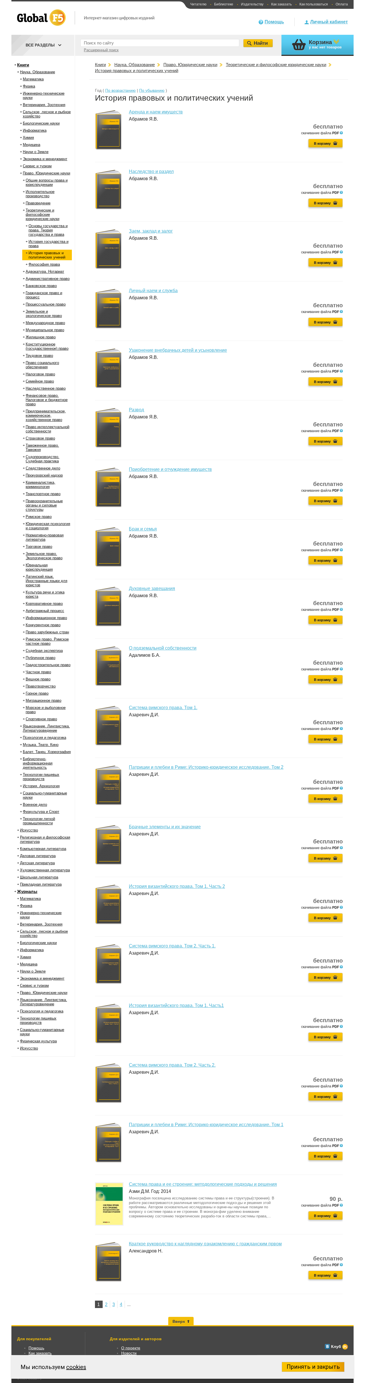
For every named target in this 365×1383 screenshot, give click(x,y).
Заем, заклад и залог (151, 231)
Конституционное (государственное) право (47, 346)
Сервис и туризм (37, 166)
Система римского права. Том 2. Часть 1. (172, 945)
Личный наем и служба (153, 290)
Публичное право (40, 658)
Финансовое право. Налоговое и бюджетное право (47, 399)
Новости (129, 1353)
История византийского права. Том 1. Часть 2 (177, 886)
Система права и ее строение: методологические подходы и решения (203, 1184)
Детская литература (37, 863)
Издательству (252, 4)
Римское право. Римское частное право (47, 641)
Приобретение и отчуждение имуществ (170, 469)
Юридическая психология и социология (48, 526)
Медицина (31, 145)
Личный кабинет (329, 21)
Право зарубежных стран (47, 632)
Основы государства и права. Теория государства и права (48, 230)
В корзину (322, 144)
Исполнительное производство (40, 194)
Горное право (37, 693)
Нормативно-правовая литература (45, 537)
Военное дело (35, 804)
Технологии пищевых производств (41, 776)
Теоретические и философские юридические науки (42, 214)
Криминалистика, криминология (40, 484)
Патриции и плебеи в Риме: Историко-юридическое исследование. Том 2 (206, 767)
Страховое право (40, 438)
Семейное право (40, 381)
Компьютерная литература (43, 849)
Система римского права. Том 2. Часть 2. (172, 1065)
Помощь (274, 21)
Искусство (29, 830)
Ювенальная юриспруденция (39, 567)
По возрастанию (120, 90)
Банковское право (41, 286)
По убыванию (152, 90)
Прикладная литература (41, 884)
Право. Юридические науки (46, 173)
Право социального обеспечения (42, 365)
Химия (28, 137)
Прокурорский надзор (44, 475)
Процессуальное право (46, 304)
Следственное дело (43, 468)
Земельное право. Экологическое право (44, 556)
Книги (23, 64)
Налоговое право (40, 374)
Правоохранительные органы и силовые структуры (44, 505)
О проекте (130, 1348)
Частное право (38, 672)
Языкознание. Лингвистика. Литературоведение (46, 728)
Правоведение (38, 203)
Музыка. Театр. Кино (40, 745)
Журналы (27, 891)
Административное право (48, 278)
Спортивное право (41, 719)
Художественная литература (45, 870)
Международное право (45, 323)
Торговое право (39, 546)
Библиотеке (223, 4)
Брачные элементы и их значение (165, 826)
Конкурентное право (43, 625)
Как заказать (281, 4)
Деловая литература (38, 856)
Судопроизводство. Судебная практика (42, 459)
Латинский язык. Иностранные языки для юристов (46, 580)
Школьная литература (39, 877)
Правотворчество (41, 686)
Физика (29, 86)
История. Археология (41, 786)
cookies (76, 1367)
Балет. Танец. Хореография (47, 752)
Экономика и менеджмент (45, 159)
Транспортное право (43, 494)
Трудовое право (39, 355)
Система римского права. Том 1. (163, 707)
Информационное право (46, 618)
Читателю (198, 4)
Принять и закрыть (313, 1366)
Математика (33, 79)
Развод (136, 409)
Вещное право (38, 679)
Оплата (342, 4)
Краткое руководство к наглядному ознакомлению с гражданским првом (205, 1243)
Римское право (39, 516)
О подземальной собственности (162, 648)
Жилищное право (41, 337)
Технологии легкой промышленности (39, 821)
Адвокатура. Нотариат (45, 271)
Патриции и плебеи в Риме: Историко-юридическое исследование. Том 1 (206, 1124)
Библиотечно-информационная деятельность (37, 763)
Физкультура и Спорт (41, 812)
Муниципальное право (45, 330)
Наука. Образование (37, 72)
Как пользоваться (313, 4)
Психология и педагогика (44, 737)
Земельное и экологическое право (44, 313)
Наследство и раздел (151, 171)
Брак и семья (143, 528)
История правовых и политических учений (47, 255)
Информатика (34, 130)
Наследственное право (46, 388)
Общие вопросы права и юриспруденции (47, 182)
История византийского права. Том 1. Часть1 (176, 1005)
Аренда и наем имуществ (156, 111)
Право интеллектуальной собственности (47, 429)
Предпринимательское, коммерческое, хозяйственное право (46, 415)
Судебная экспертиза (44, 650)
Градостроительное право (48, 665)
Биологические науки (41, 123)
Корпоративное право (44, 603)
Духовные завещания (152, 588)
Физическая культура (38, 1041)
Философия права (44, 264)
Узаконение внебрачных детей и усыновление (178, 350)
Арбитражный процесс (45, 611)
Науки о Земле (35, 152)
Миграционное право (43, 700)
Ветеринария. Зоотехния (44, 105)
